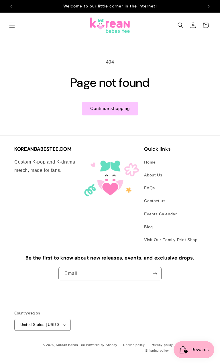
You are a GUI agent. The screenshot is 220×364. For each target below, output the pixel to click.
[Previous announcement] (11, 6)
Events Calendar (160, 214)
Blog (148, 227)
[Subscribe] (155, 273)
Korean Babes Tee (70, 345)
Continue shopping (110, 108)
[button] (12, 25)
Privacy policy (162, 345)
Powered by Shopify (101, 345)
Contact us (154, 200)
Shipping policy (157, 350)
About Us (153, 175)
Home (150, 162)
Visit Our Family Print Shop (170, 239)
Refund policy (134, 345)
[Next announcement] (209, 6)
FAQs (149, 188)
